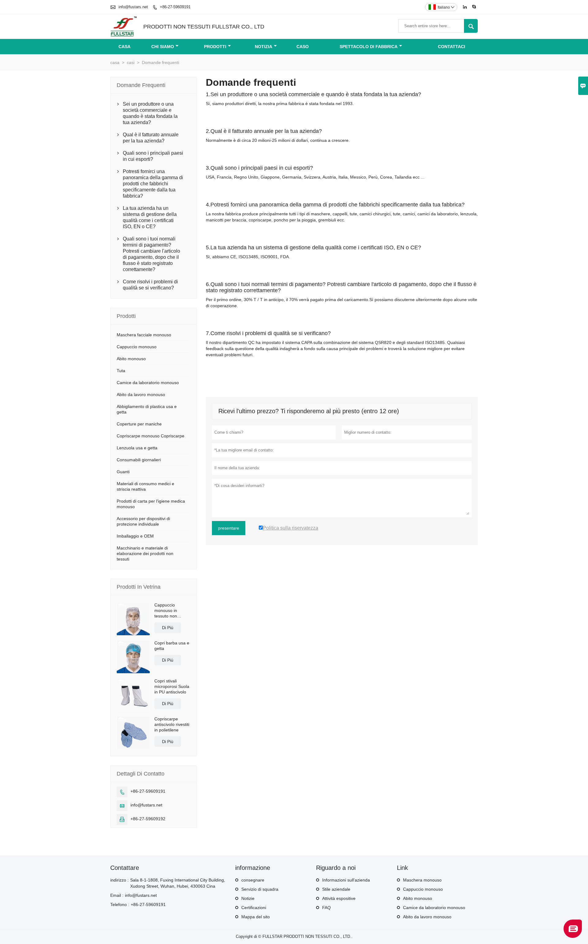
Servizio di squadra (259, 889)
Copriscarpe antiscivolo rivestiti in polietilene (171, 724)
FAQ (326, 907)
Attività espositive (339, 898)
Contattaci (451, 46)
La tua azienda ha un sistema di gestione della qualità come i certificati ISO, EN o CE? (150, 217)
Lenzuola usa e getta (137, 447)
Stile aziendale (336, 889)
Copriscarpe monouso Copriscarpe (150, 435)
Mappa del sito (255, 916)
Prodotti (215, 46)
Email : (116, 895)
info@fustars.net (133, 7)
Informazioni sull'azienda (346, 880)
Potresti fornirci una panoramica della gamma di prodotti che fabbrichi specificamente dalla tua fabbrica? (153, 183)
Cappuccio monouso (136, 346)
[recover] (573, 936)
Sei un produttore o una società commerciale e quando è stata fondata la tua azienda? (150, 113)
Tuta (121, 370)
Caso (302, 46)
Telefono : (119, 904)
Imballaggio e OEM (135, 536)
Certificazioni (253, 907)
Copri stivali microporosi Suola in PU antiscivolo (171, 686)
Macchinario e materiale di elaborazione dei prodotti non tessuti (145, 553)
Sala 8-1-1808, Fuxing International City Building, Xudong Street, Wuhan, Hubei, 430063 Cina (177, 883)
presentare (228, 528)
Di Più (167, 627)
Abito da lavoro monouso (141, 394)
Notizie (247, 898)
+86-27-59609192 (147, 818)
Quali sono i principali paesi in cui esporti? (153, 156)
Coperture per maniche (139, 423)
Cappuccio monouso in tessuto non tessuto (165, 610)
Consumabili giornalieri (139, 459)
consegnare (252, 880)
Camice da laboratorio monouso (148, 382)
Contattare (124, 867)
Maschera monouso (422, 880)
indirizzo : (119, 880)
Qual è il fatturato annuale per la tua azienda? (151, 137)
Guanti (123, 471)
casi (130, 62)
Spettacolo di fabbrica (369, 46)
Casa (124, 46)
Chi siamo (162, 46)
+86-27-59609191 (175, 7)
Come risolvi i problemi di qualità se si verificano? (150, 284)
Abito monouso (131, 358)
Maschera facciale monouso (144, 334)
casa (114, 62)
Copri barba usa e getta (171, 645)
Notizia (263, 46)
